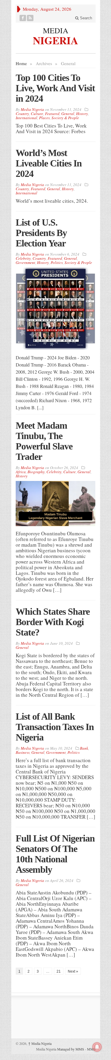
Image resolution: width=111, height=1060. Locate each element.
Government (25, 262)
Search (85, 18)
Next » (73, 971)
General (67, 113)
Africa (21, 471)
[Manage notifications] (97, 1047)
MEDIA (55, 30)
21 (59, 971)
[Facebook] (23, 18)
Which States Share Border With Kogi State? (53, 622)
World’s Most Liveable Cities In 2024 (49, 163)
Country (22, 113)
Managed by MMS (70, 1049)
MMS (91, 1049)
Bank (84, 748)
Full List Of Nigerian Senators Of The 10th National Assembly (55, 854)
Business (23, 752)
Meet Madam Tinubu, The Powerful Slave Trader (44, 441)
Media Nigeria (40, 1043)
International (26, 117)
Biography (36, 471)
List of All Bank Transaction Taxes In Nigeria (55, 727)
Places (44, 117)
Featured (52, 113)
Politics (57, 262)
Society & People (65, 117)
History (82, 113)
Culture (37, 113)
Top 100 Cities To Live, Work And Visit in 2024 (55, 88)
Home (21, 63)
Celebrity (23, 258)
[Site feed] (30, 18)
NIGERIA (55, 39)
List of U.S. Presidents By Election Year (41, 233)
